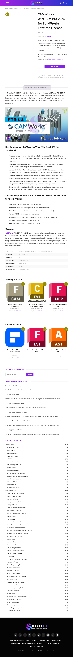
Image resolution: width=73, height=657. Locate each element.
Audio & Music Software (14, 462)
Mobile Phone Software (13, 568)
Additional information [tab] (41, 87)
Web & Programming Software (16, 608)
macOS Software (10, 459)
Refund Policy (44, 641)
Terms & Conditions (16, 641)
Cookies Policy (31, 641)
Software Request (28, 643)
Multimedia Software (13, 570)
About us (56, 643)
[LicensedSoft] (36, 3)
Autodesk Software (15, 308)
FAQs (49, 643)
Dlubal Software (11, 519)
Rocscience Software (13, 590)
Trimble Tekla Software (13, 602)
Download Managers (13, 470)
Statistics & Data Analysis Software (17, 596)
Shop (10, 8)
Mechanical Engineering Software (17, 559)
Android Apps (9, 444)
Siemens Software (12, 593)
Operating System (12, 579)
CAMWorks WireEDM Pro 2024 (56, 76)
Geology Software (12, 542)
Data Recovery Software (14, 465)
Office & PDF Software (13, 482)
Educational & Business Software (16, 473)
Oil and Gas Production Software (16, 576)
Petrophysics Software (13, 585)
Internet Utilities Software (14, 553)
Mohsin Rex (52, 651)
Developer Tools (11, 467)
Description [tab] (28, 87)
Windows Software (10, 490)
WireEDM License (42, 77)
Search (30, 374)
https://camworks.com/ (55, 59)
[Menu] (7, 3)
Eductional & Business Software (16, 527)
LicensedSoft (37, 651)
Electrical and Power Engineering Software (19, 530)
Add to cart (54, 66)
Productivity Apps (12, 453)
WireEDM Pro (59, 77)
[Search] (60, 3)
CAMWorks (44, 76)
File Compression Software (15, 536)
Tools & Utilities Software (14, 599)
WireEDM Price (52, 77)
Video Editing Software (13, 487)
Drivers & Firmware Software (15, 525)
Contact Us (41, 643)
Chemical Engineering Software (16, 507)
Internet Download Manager (15, 550)
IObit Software (11, 556)
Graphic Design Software (14, 479)
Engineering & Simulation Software (49, 31)
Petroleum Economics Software (16, 582)
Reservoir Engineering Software (16, 588)
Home (6, 8)
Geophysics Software (13, 545)
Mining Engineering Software (15, 565)
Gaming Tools (11, 539)
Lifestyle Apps (11, 450)
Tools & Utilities (11, 485)
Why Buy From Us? (36, 646)
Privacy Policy (56, 641)
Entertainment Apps (13, 447)
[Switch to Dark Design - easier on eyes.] (63, 3)
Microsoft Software (12, 562)
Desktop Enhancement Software (16, 513)
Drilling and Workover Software (16, 522)
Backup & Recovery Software (15, 502)
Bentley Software (12, 505)
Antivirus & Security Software (15, 493)
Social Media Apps (12, 456)
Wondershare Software (13, 611)
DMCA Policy (15, 643)
